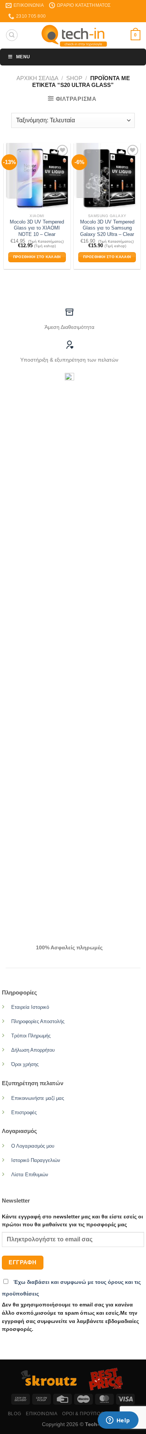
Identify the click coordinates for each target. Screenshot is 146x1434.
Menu (23, 56)
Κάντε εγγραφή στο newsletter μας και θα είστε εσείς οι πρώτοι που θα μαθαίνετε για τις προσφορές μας (72, 1221)
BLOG (14, 1413)
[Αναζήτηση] (11, 35)
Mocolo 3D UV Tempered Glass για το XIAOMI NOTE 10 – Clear (37, 228)
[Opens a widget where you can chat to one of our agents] (118, 1420)
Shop (74, 78)
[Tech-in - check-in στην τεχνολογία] (74, 35)
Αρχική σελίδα (37, 78)
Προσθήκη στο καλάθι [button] (37, 257)
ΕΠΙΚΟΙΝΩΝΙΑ (41, 1413)
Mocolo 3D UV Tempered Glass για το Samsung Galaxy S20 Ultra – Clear (107, 228)
